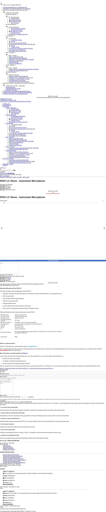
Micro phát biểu (15, 22)
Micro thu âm (20, 61)
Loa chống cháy (22, 51)
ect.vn (10, 482)
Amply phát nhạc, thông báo (31, 69)
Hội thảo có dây (15, 18)
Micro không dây (22, 58)
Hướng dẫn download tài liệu (11, 454)
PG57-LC (8, 277)
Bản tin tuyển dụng (9, 448)
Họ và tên (2, 371)
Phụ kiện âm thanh (24, 81)
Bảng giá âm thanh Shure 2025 (13, 368)
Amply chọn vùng (23, 70)
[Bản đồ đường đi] (8, 484)
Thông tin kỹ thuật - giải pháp (26, 83)
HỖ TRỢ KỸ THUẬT (8, 158)
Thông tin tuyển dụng (26, 92)
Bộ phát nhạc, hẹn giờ (16, 31)
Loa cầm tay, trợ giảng (27, 48)
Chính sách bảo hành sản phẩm (12, 461)
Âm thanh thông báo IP (17, 30)
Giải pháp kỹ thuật (10, 87)
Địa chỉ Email (3, 376)
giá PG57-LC (25, 368)
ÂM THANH (6, 106)
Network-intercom (15, 33)
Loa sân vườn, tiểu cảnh (28, 44)
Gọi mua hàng (7, 173)
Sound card (19, 63)
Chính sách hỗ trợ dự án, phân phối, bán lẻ (15, 460)
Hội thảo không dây (16, 20)
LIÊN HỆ (5, 165)
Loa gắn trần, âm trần (16, 40)
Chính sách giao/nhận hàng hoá (12, 457)
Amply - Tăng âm (10, 65)
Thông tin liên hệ (23, 93)
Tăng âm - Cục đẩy (24, 79)
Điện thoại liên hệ (4, 373)
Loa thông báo (9, 36)
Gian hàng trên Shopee (25, 91)
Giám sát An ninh (23, 34)
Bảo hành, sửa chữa (26, 162)
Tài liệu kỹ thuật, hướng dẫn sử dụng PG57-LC (41, 368)
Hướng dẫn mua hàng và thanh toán (13, 456)
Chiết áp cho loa (15, 47)
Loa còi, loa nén (22, 43)
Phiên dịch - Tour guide (28, 59)
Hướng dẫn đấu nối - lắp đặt (13, 88)
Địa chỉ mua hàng (4, 176)
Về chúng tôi (7, 445)
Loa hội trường (21, 80)
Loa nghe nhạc (21, 49)
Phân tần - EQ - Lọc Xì (27, 77)
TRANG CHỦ (23, 7)
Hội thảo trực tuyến (16, 21)
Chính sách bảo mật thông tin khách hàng (14, 462)
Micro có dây (20, 56)
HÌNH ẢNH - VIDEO (8, 164)
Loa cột (13, 45)
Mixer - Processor (23, 76)
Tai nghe (16, 62)
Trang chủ (2, 177)
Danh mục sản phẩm (22, 10)
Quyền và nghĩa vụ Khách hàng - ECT (13, 458)
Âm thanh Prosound (11, 72)
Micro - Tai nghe (10, 52)
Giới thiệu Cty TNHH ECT (24, 8)
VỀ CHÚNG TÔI (7, 105)
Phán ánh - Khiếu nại (9, 449)
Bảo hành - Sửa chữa (11, 90)
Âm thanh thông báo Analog (18, 28)
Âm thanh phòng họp (11, 14)
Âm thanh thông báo (11, 24)
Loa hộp (13, 41)
